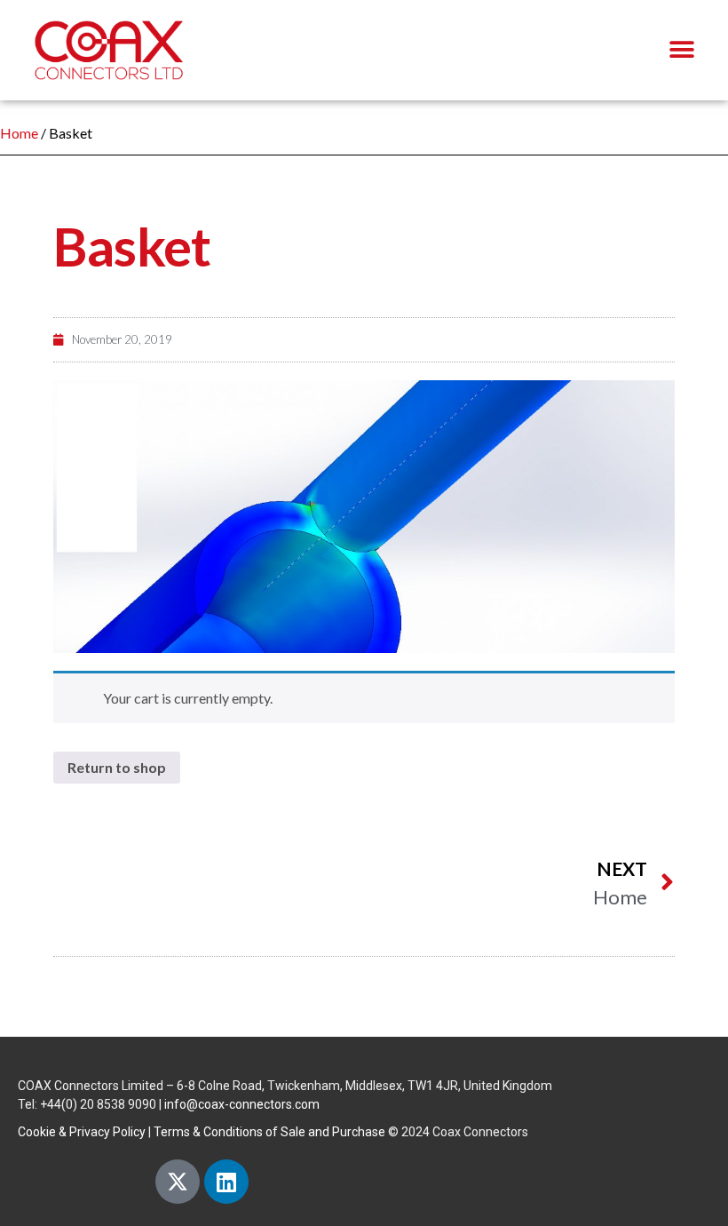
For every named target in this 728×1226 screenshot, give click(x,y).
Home (19, 132)
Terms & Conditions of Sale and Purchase (269, 1132)
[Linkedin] (226, 1181)
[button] (681, 50)
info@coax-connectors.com (242, 1104)
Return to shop (116, 767)
